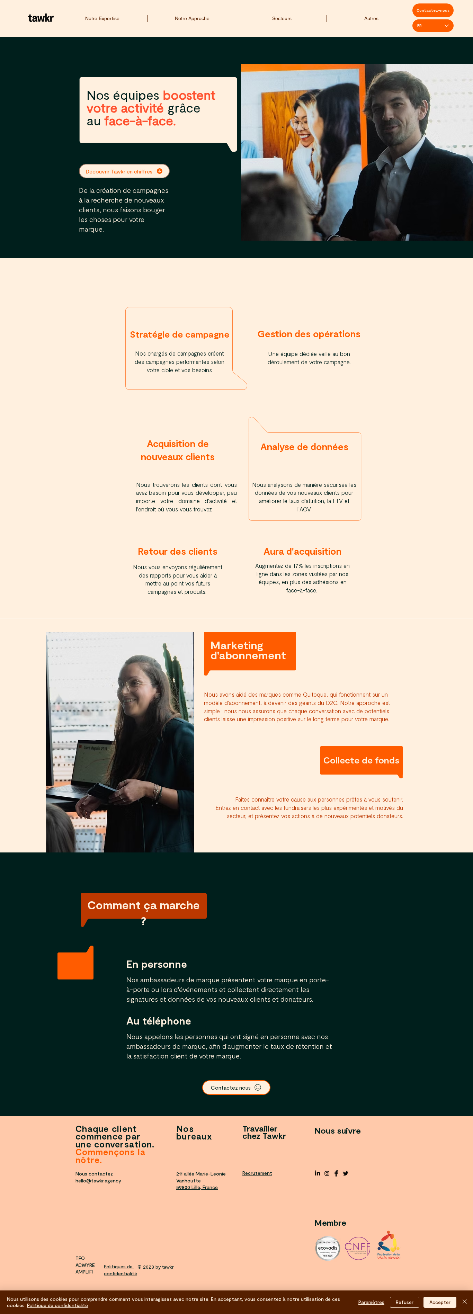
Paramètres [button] (371, 1302)
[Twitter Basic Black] (345, 1173)
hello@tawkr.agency (98, 1180)
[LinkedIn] (317, 1173)
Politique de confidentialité (57, 1305)
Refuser (404, 1302)
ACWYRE (85, 1265)
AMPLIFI (84, 1272)
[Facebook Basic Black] (336, 1173)
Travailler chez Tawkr (264, 1132)
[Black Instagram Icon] (327, 1173)
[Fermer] (465, 1302)
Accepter (439, 1302)
